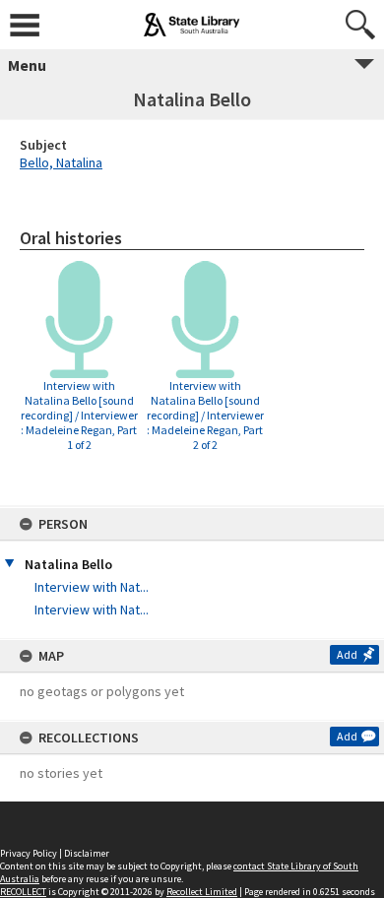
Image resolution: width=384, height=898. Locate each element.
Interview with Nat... (91, 587)
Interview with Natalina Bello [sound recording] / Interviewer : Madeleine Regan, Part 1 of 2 (79, 415)
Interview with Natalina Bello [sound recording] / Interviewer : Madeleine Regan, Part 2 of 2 (205, 415)
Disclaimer (86, 853)
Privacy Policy (28, 853)
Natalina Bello (68, 564)
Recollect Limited (201, 891)
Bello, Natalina (61, 162)
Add (347, 654)
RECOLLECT (23, 891)
